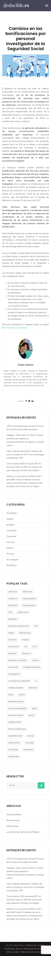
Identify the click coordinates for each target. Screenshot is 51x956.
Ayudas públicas (29, 598)
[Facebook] (26, 401)
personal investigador (17, 708)
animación (12, 591)
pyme (34, 708)
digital (11, 633)
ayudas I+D (12, 598)
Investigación (14, 674)
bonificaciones (29, 605)
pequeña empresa (16, 701)
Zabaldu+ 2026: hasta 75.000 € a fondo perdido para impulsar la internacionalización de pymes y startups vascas (25, 440)
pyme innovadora (15, 715)
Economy (11, 542)
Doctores (12, 639)
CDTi (10, 612)
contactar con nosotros (16, 328)
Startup (30, 736)
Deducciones (12, 826)
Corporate (11, 536)
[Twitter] (29, 401)
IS (36, 681)
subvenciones (14, 742)
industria (35, 660)
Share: (21, 401)
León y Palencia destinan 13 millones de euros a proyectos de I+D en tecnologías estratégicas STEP (25, 455)
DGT (36, 626)
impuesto (12, 653)
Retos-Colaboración (17, 729)
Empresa (25, 639)
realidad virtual (14, 722)
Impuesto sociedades (17, 660)
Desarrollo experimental (18, 626)
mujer (10, 694)
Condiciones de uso (13, 949)
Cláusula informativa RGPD (33, 952)
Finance (10, 548)
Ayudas (10, 519)
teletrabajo (28, 749)
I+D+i (35, 646)
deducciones (23, 612)
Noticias (10, 554)
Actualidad (11, 513)
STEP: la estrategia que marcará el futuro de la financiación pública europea (25, 428)
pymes (31, 715)
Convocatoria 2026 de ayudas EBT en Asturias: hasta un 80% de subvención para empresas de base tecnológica (24, 467)
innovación (13, 667)
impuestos (26, 653)
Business (11, 525)
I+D (25, 646)
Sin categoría (12, 559)
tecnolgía (29, 742)
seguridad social (15, 736)
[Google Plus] (32, 401)
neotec (22, 694)
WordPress (12, 565)
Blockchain (13, 605)
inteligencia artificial (31, 667)
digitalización (25, 633)
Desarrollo (12, 619)
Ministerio (33, 688)
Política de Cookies (35, 945)
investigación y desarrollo (19, 681)
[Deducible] (16, 5)
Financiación (13, 646)
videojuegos (13, 756)
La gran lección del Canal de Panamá (23, 832)
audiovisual (27, 591)
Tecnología (13, 749)
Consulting (11, 530)
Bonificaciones (13, 820)
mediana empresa (15, 688)
